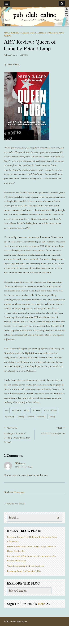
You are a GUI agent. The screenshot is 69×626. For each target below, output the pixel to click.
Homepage (19, 491)
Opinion (42, 33)
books (26, 410)
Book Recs (16, 410)
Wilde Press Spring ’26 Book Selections (25, 565)
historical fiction (50, 410)
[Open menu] (7, 3)
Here (42, 603)
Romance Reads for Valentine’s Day (24, 571)
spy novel (41, 416)
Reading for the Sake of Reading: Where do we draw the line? (17, 435)
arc (6, 410)
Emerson (36, 410)
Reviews (8, 36)
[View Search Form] (62, 3)
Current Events (28, 33)
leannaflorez (10, 55)
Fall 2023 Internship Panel (53, 431)
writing (52, 416)
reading (20, 416)
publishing (9, 416)
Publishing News (55, 33)
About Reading (11, 33)
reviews (30, 416)
